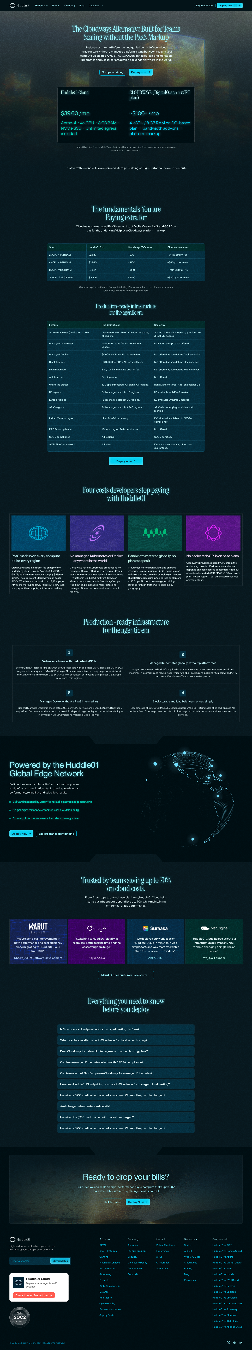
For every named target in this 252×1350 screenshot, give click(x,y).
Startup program (137, 1250)
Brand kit (133, 1274)
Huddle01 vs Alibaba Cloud (227, 1326)
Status (187, 1245)
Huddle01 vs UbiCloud (224, 1297)
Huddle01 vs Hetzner (223, 1285)
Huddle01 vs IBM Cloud (225, 1321)
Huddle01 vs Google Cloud (227, 1250)
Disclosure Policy (137, 1262)
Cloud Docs (190, 1262)
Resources (190, 1280)
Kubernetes (162, 1250)
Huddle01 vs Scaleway (224, 1309)
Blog (186, 1274)
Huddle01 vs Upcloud (224, 1291)
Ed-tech (103, 1280)
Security (132, 1256)
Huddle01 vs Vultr (222, 1268)
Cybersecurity (107, 1303)
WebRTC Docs (192, 1256)
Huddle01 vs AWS (222, 1245)
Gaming (104, 1256)
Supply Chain (106, 1315)
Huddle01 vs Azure (222, 1256)
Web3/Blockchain (109, 1285)
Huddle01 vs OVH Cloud (225, 1280)
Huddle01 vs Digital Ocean (227, 1262)
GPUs (159, 1256)
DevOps (104, 1291)
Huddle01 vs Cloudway (225, 1315)
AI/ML (102, 1245)
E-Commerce (107, 1268)
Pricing (188, 1268)
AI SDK (188, 1250)
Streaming (105, 1274)
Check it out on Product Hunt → (34, 1295)
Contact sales (135, 1268)
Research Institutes (110, 1309)
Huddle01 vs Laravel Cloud (227, 1303)
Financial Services (109, 1262)
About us (133, 1245)
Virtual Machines (165, 1245)
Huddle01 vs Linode (223, 1274)
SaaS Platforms (108, 1250)
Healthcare (105, 1297)
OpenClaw (162, 1268)
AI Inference (163, 1262)
